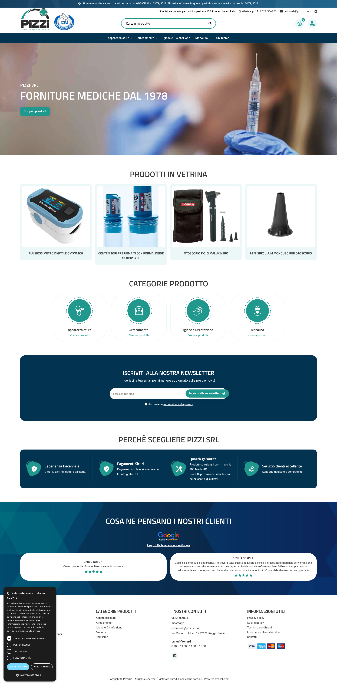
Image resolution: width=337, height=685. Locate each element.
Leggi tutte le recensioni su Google (168, 545)
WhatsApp (177, 623)
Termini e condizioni (259, 627)
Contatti (252, 637)
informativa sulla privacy (178, 404)
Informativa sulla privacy (27, 630)
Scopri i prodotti (35, 111)
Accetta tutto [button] (18, 666)
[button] (30, 675)
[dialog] (30, 634)
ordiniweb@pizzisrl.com (297, 11)
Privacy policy (255, 618)
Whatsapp (247, 11)
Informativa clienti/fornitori (263, 632)
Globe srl (223, 679)
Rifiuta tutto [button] (42, 666)
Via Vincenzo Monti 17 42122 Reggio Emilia (198, 633)
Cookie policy (255, 622)
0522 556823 (268, 11)
